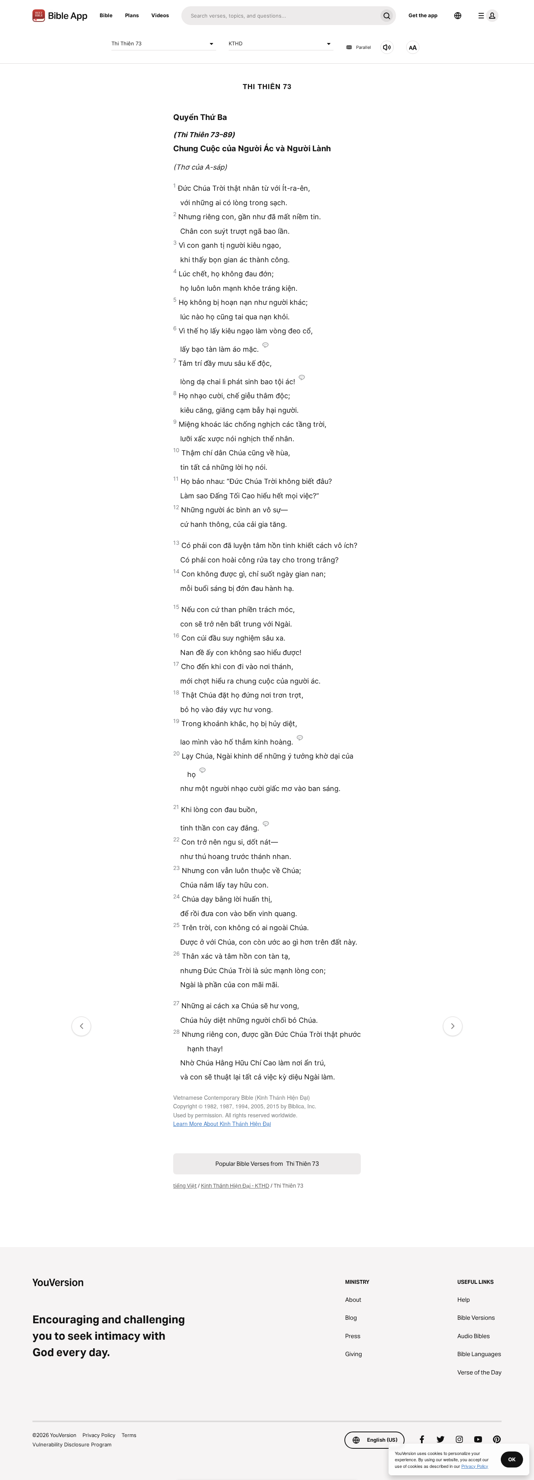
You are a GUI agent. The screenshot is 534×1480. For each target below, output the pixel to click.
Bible (106, 15)
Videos (160, 15)
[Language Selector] (458, 15)
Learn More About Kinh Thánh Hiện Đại (222, 1123)
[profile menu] (487, 15)
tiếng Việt (185, 1185)
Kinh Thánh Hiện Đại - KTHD (235, 1185)
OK (512, 1459)
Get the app (423, 15)
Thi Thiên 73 (126, 43)
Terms (129, 1435)
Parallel (363, 47)
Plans (132, 15)
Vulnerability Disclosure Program (71, 1444)
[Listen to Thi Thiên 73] (387, 47)
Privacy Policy (98, 1435)
